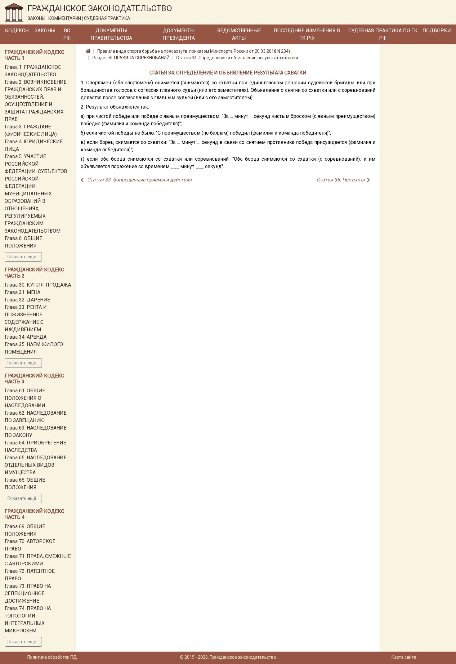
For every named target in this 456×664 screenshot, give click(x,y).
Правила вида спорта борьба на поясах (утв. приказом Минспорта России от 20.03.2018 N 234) (193, 51)
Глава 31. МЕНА (22, 292)
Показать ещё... (23, 256)
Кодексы (17, 30)
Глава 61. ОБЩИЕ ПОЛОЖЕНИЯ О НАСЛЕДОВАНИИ (25, 398)
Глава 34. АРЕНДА (26, 337)
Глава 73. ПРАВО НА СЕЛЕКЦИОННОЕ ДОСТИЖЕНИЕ (28, 593)
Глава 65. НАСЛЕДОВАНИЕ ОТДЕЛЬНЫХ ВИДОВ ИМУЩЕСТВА (35, 465)
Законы (45, 30)
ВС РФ (67, 34)
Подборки (436, 30)
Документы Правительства (111, 34)
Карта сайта (403, 657)
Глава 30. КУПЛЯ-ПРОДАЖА (38, 285)
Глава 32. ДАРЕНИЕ (27, 300)
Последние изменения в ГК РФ (307, 34)
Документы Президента (179, 34)
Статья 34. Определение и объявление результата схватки (237, 57)
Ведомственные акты (239, 34)
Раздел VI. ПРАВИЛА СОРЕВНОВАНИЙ (130, 57)
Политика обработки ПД (52, 657)
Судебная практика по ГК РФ (383, 34)
